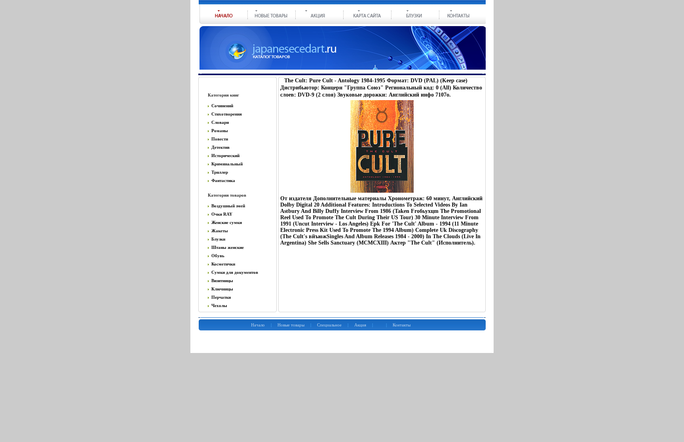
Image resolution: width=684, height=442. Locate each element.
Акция (360, 324)
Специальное (329, 324)
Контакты (401, 324)
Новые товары (290, 324)
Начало (258, 324)
